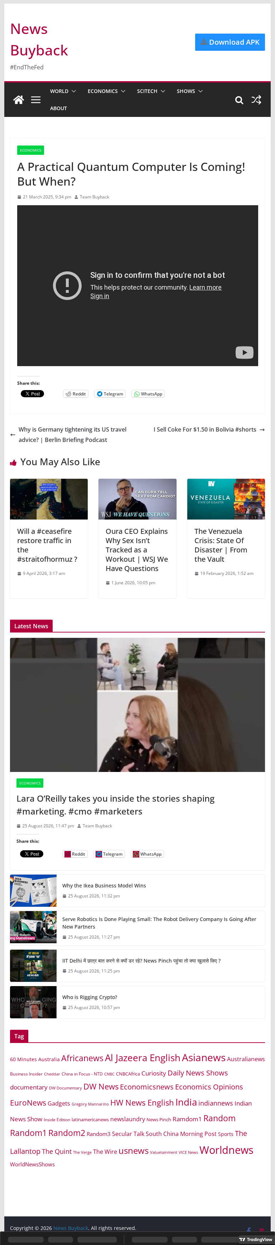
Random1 (28, 1132)
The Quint (57, 1151)
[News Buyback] (18, 99)
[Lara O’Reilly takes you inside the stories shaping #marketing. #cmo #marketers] (137, 705)
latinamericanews (90, 1119)
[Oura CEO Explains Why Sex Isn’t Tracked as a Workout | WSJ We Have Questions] (137, 484)
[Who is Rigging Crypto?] (33, 1002)
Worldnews (226, 1150)
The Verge (82, 1152)
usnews (134, 1150)
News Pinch (158, 1119)
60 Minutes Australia (35, 1059)
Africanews (82, 1058)
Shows (186, 91)
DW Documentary (65, 1088)
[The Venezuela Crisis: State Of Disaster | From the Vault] (226, 484)
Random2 (66, 1132)
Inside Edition (57, 1120)
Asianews (204, 1057)
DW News (101, 1086)
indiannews (215, 1103)
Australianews (246, 1059)
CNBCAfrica (128, 1074)
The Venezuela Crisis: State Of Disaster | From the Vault (220, 545)
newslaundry (127, 1119)
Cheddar (52, 1074)
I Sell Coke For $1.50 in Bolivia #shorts (205, 429)
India (186, 1102)
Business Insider (26, 1074)
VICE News (188, 1152)
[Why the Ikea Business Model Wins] (33, 891)
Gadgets (59, 1103)
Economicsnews (147, 1087)
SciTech (147, 91)
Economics (103, 91)
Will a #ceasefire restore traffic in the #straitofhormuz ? (47, 545)
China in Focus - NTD (82, 1074)
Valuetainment (163, 1152)
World (59, 91)
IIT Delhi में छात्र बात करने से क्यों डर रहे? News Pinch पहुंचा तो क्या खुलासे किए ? (141, 960)
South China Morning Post (181, 1134)
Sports (225, 1134)
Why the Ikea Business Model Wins (104, 885)
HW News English (142, 1102)
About (58, 108)
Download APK (233, 42)
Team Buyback (94, 197)
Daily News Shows (198, 1073)
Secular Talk (128, 1134)
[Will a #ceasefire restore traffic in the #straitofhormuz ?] (49, 484)
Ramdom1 (187, 1119)
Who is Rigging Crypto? (89, 997)
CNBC (109, 1074)
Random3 (99, 1133)
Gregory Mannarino (90, 1104)
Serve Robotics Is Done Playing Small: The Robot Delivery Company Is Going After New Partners (159, 923)
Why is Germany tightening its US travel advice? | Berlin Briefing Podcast (72, 434)
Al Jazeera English (142, 1058)
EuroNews (28, 1102)
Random (219, 1118)
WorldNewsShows (32, 1164)
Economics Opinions (209, 1087)
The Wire (105, 1152)
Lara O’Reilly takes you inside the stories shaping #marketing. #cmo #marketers (115, 804)
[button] (72, 91)
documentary (29, 1087)
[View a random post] (256, 99)
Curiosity (153, 1073)
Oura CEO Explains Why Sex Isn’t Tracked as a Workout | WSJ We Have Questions (137, 549)
